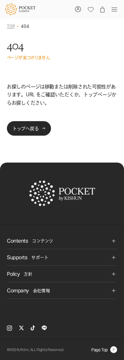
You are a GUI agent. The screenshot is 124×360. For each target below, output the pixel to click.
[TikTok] (33, 328)
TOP (10, 26)
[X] (21, 328)
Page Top (99, 349)
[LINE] (44, 327)
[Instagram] (9, 328)
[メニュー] (113, 9)
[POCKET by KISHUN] (20, 9)
